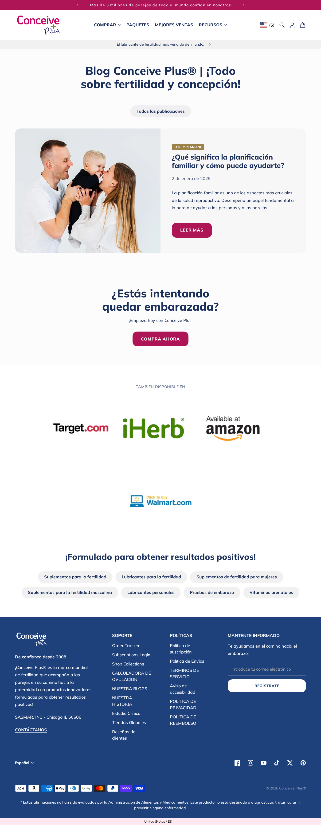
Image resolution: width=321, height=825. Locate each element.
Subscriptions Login (131, 654)
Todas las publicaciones (161, 111)
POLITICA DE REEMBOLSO (183, 720)
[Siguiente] (243, 5)
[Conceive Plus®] (38, 25)
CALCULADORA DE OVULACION (131, 676)
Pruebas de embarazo (212, 592)
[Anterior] (77, 5)
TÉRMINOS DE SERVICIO (184, 673)
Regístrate (266, 685)
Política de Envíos (187, 661)
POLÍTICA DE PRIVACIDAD (183, 704)
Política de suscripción (181, 649)
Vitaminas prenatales (271, 592)
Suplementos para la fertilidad (75, 577)
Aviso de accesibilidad (182, 689)
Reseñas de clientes (123, 735)
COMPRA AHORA (160, 339)
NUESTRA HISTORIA (122, 701)
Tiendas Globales (129, 722)
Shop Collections (128, 664)
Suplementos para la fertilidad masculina (70, 592)
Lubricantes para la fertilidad (151, 577)
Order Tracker (126, 645)
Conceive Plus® (292, 788)
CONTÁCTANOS (31, 730)
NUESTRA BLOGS (129, 688)
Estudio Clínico (126, 713)
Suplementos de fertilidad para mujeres (236, 577)
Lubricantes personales (150, 592)
